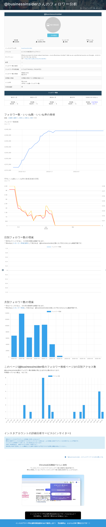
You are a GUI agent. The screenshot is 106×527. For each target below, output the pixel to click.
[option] (54, 270)
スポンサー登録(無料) (20, 243)
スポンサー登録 (18, 308)
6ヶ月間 (30, 118)
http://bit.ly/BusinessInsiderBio (35, 58)
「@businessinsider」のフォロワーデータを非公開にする (84, 457)
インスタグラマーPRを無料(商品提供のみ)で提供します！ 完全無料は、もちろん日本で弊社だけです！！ (53, 523)
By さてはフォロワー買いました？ (91, 8)
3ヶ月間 (24, 118)
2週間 (15, 118)
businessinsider (26, 48)
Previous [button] (3, 270)
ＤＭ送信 (53, 35)
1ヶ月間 (19, 118)
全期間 (10, 118)
